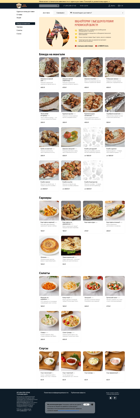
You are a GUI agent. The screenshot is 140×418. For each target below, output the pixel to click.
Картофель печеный (113, 222)
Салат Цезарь (67, 332)
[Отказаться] (92, 404)
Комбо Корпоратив (90, 182)
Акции (19, 18)
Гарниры (20, 27)
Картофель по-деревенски (68, 223)
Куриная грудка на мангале (89, 114)
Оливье (43, 332)
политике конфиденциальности (68, 410)
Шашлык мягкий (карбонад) (68, 79)
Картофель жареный (47, 222)
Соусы (19, 34)
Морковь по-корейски (45, 298)
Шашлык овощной (68, 149)
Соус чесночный (46, 373)
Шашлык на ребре (90, 79)
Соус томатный (68, 373)
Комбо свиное (45, 182)
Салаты (19, 30)
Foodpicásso (23, 410)
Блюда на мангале (23, 24)
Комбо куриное (111, 149)
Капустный (66, 297)
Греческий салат (111, 297)
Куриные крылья (68, 114)
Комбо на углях (67, 182)
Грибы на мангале (46, 149)
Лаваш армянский (68, 257)
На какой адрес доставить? (82, 13)
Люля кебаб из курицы (44, 114)
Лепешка (43, 257)
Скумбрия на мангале (113, 114)
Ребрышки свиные (112, 79)
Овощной (87, 297)
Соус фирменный (112, 373)
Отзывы (19, 15)
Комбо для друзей (90, 149)
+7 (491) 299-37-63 (69, 6)
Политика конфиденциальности (56, 393)
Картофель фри (89, 222)
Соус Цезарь (88, 373)
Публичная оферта (78, 393)
